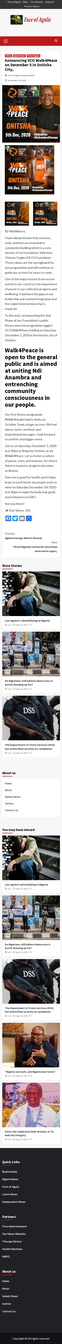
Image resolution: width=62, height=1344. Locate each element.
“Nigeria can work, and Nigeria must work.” (30, 1071)
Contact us (11, 810)
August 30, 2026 (21, 625)
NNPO (6, 1256)
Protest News (31, 6)
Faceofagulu (14, 1)
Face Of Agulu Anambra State (21, 75)
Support (49, 1)
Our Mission (36, 1)
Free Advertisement (14, 1226)
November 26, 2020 (17, 80)
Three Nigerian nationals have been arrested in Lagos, (35, 547)
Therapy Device (12, 1241)
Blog (25, 1)
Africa (8, 56)
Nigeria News (10, 1179)
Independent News (13, 1201)
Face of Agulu (10, 1186)
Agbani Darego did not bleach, (23, 536)
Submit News (12, 796)
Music (8, 790)
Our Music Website (14, 1233)
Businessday (9, 1171)
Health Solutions (12, 1248)
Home (8, 783)
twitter (9, 803)
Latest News (9, 1194)
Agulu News (19, 56)
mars (9, 625)
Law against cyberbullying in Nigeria (27, 620)
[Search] (56, 41)
